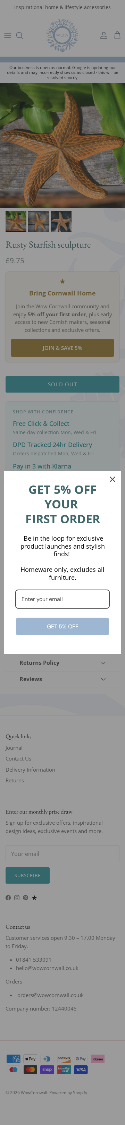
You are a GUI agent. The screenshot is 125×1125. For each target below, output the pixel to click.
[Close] (112, 479)
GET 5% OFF (62, 626)
